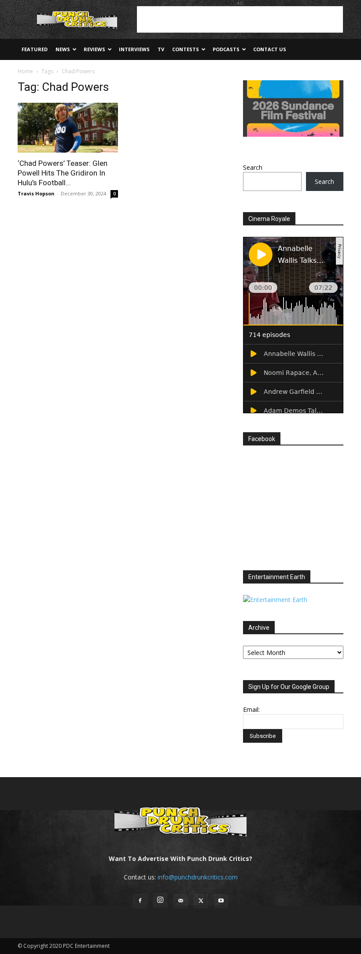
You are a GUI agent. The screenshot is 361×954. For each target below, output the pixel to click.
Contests (185, 49)
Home (25, 71)
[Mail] (180, 901)
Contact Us (269, 49)
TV (161, 49)
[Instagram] (160, 900)
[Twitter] (201, 901)
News (62, 49)
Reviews (94, 49)
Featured (35, 49)
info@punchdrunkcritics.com (198, 877)
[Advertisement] (240, 19)
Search (252, 167)
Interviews (134, 49)
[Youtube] (221, 901)
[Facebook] (140, 901)
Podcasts (226, 49)
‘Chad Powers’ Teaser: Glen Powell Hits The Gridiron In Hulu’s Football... (62, 173)
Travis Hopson (36, 193)
